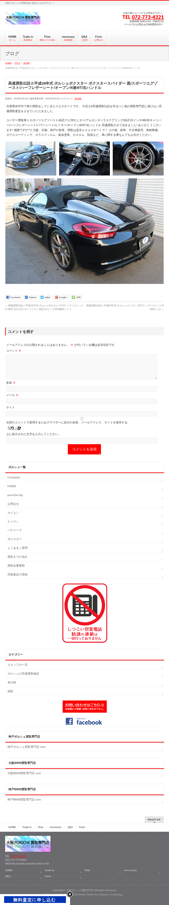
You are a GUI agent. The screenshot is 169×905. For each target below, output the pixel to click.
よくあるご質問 (17, 548)
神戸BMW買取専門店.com (24, 799)
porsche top (15, 495)
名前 (11, 382)
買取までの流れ (17, 556)
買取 (10, 691)
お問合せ (13, 503)
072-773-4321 (148, 17)
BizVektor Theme (84, 894)
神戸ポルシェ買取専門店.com (26, 746)
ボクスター (14, 539)
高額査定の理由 (17, 574)
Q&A (70, 827)
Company (13, 477)
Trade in (27, 827)
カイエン (13, 512)
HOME (11, 486)
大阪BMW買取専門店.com (24, 773)
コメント (13, 350)
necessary (55, 827)
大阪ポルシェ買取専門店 (79, 890)
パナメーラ (14, 530)
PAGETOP (154, 819)
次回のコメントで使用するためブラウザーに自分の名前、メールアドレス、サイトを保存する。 (68, 422)
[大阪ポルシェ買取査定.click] (22, 20)
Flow (40, 827)
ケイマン (13, 521)
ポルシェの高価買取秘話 (23, 673)
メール (12, 395)
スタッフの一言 (17, 664)
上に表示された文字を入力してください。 (33, 434)
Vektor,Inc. (103, 894)
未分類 (78, 98)
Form (82, 827)
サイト (10, 407)
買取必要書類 (16, 565)
